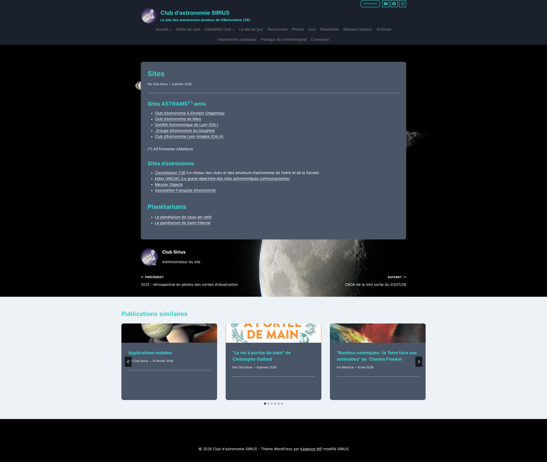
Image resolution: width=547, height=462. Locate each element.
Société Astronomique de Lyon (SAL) (186, 125)
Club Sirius (160, 84)
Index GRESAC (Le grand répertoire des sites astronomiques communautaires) (222, 178)
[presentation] (169, 333)
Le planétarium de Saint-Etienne (182, 223)
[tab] (265, 404)
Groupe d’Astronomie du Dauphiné (185, 130)
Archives (384, 29)
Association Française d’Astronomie (185, 190)
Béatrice (348, 367)
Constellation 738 (170, 173)
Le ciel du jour (251, 29)
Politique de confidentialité (284, 39)
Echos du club (188, 29)
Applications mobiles (150, 352)
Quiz (312, 29)
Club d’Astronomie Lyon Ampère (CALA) (189, 136)
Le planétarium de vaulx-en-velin (183, 217)
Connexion (370, 3)
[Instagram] (402, 3)
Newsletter (329, 29)
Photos (298, 29)
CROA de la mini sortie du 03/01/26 (375, 281)
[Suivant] (418, 362)
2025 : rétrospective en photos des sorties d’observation (189, 281)
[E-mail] (386, 3)
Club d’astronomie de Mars (178, 119)
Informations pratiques (237, 39)
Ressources (278, 29)
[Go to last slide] (128, 362)
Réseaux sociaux (357, 29)
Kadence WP (311, 449)
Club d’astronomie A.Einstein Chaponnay (190, 113)
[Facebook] (394, 3)
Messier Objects (169, 184)
